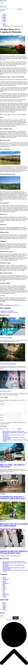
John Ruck (20, 35)
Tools (4, 591)
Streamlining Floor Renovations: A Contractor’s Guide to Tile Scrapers (12, 497)
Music (4, 584)
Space (4, 588)
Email (1, 417)
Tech (4, 590)
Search (1, 615)
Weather (4, 17)
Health (4, 582)
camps (25, 297)
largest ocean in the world (5, 391)
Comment (2, 403)
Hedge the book (3, 6)
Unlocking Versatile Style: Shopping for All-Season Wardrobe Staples (14, 552)
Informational (3, 461)
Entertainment (6, 579)
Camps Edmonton (7, 305)
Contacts (4, 21)
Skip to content (3, 0)
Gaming (4, 580)
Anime (4, 578)
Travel (1, 303)
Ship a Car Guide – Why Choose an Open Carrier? (14, 431)
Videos (4, 18)
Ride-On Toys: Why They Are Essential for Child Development (13, 525)
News (4, 16)
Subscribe (2, 10)
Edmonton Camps (16, 305)
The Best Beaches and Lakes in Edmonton (8, 363)
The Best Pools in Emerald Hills (6, 337)
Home (4, 14)
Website (1, 420)
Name (1, 415)
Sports (4, 20)
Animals (4, 15)
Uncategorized (6, 594)
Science (4, 587)
